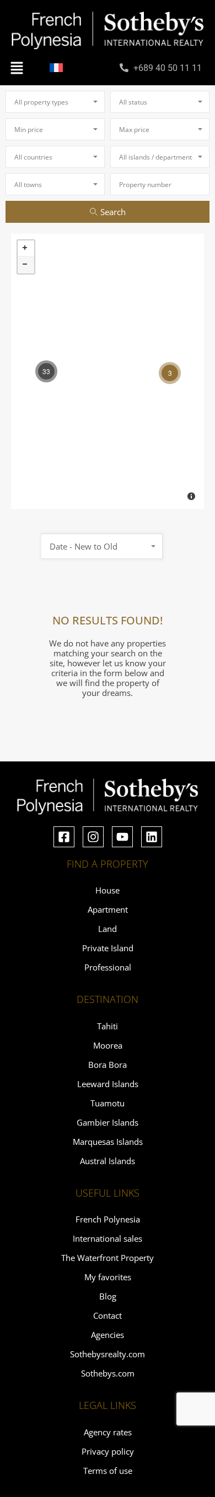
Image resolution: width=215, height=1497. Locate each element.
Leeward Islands (107, 1083)
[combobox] (55, 102)
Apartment (108, 909)
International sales (107, 1238)
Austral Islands (107, 1160)
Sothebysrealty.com (107, 1353)
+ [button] (26, 248)
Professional (107, 967)
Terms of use (107, 1470)
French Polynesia (108, 1219)
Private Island (107, 947)
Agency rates (108, 1432)
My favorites (107, 1276)
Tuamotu (107, 1103)
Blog (107, 1296)
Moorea (107, 1045)
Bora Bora (107, 1064)
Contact (107, 1315)
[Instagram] (93, 836)
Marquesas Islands (108, 1141)
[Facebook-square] (63, 836)
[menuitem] (56, 67)
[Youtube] (122, 836)
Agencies (107, 1334)
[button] (17, 67)
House (107, 890)
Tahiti (107, 1026)
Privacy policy (108, 1451)
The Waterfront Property (107, 1257)
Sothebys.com (108, 1373)
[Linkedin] (151, 836)
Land (107, 928)
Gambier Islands (107, 1122)
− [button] (26, 265)
